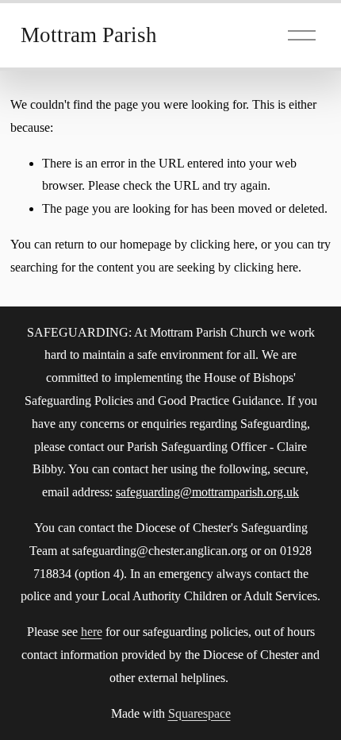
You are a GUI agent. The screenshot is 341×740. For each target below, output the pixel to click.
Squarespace (199, 713)
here (91, 631)
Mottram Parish (89, 35)
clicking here (222, 244)
